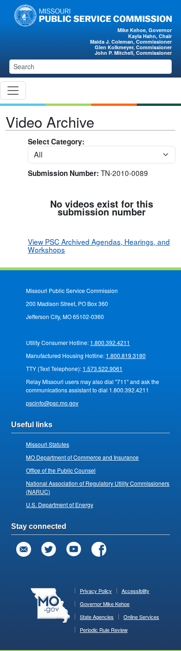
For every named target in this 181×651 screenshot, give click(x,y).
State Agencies (97, 616)
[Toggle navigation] (13, 90)
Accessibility (135, 590)
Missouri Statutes (47, 444)
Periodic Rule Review (104, 629)
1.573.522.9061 (103, 368)
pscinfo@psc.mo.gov (52, 403)
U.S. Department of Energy (59, 504)
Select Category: (56, 142)
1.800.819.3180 (126, 355)
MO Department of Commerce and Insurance (82, 457)
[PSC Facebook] (98, 549)
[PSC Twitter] (48, 549)
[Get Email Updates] (23, 549)
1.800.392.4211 (110, 342)
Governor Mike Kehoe (104, 603)
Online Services (141, 616)
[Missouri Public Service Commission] (90, 14)
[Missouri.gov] (50, 604)
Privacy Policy (96, 590)
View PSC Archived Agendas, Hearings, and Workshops (99, 245)
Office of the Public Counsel (61, 470)
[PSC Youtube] (73, 549)
